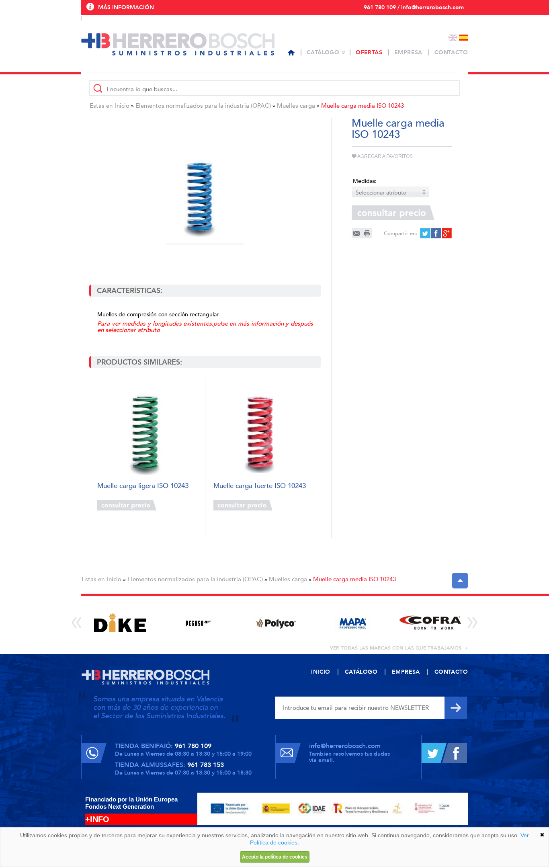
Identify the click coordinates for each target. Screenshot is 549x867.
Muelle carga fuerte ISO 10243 (259, 486)
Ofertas (369, 52)
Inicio (122, 106)
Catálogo (323, 52)
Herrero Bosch (177, 44)
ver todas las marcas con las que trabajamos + (399, 648)
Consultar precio (126, 505)
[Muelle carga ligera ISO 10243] (147, 431)
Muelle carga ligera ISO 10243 (142, 486)
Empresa (408, 52)
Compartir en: (400, 233)
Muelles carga (296, 106)
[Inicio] (291, 52)
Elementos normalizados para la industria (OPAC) (203, 106)
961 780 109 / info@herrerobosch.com (414, 7)
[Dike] (120, 622)
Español (463, 38)
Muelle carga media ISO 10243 (362, 106)
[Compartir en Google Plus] (446, 233)
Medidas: (365, 181)
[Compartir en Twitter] (425, 233)
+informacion (177, 505)
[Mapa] (352, 622)
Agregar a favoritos (384, 156)
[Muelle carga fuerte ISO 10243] (263, 431)
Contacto (451, 52)
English (453, 38)
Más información (126, 7)
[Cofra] (430, 622)
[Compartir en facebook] (435, 233)
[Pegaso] (197, 622)
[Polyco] (275, 622)
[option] (120, 622)
